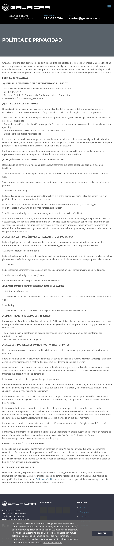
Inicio (82, 507)
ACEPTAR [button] (102, 533)
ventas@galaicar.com (84, 18)
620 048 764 (53, 18)
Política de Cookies (45, 479)
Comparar (84, 512)
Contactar (84, 516)
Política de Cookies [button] (52, 542)
